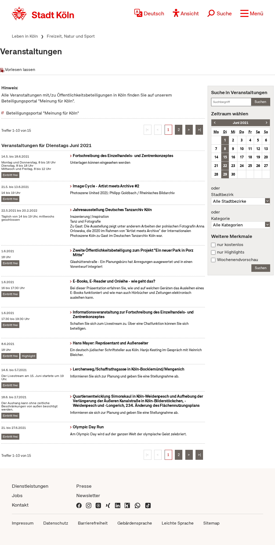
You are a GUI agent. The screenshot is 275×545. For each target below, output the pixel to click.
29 (225, 174)
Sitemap (211, 523)
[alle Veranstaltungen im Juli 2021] (266, 122)
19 (258, 157)
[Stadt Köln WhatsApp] (137, 505)
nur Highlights (230, 252)
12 (258, 148)
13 (266, 148)
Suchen (260, 101)
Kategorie (220, 215)
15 (225, 157)
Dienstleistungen (30, 486)
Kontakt (20, 505)
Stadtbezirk (222, 191)
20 (266, 157)
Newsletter (88, 495)
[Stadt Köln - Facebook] (79, 505)
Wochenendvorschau (237, 260)
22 (225, 165)
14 (216, 157)
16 (233, 157)
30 (233, 174)
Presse (84, 486)
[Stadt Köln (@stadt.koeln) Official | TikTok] (148, 505)
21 (216, 165)
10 (242, 148)
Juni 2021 (240, 122)
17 (242, 157)
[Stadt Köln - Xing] (108, 505)
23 (233, 165)
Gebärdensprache (134, 523)
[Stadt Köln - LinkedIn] (117, 505)
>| (199, 129)
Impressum (23, 523)
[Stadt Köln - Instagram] (88, 505)
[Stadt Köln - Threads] (98, 505)
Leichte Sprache (178, 523)
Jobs (17, 495)
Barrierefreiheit (93, 523)
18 (250, 157)
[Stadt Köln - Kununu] (127, 505)
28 (216, 174)
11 (250, 148)
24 (242, 165)
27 (266, 165)
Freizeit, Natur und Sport (71, 36)
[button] (251, 13)
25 (250, 165)
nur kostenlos (230, 245)
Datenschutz (55, 523)
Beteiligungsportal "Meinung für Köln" (42, 113)
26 (258, 165)
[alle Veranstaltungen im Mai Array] (214, 122)
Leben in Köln (25, 36)
